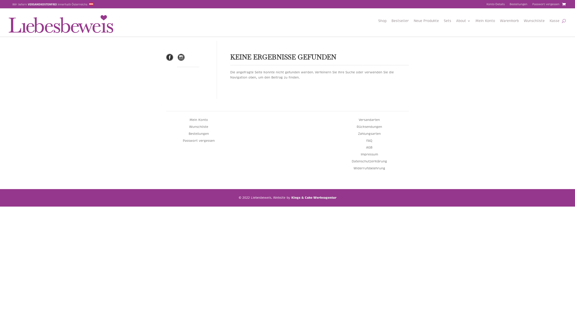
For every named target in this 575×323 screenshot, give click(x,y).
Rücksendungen (369, 127)
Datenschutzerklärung (369, 161)
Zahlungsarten (369, 134)
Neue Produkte (426, 21)
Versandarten (369, 120)
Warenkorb (509, 21)
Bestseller (400, 21)
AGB (369, 147)
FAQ (369, 141)
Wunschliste (534, 21)
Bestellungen (518, 4)
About (461, 21)
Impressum (369, 154)
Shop (382, 21)
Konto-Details (496, 4)
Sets (447, 21)
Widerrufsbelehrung (369, 168)
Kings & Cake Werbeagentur (313, 198)
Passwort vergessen (546, 4)
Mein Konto (485, 21)
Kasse (555, 21)
